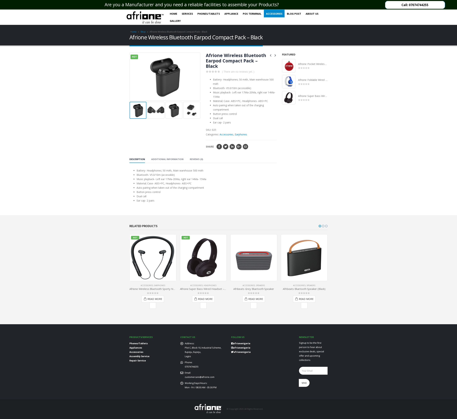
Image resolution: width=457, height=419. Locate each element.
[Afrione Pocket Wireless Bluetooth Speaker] (288, 65)
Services (187, 13)
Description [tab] (137, 159)
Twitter (225, 146)
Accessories (274, 13)
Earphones (241, 134)
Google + (239, 146)
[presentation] (130, 76)
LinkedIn (232, 146)
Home (173, 13)
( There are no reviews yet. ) (238, 71)
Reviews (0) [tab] (196, 159)
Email (245, 146)
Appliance (231, 13)
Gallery (175, 21)
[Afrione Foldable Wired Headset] (288, 81)
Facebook (219, 146)
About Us (312, 13)
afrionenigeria (241, 347)
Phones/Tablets (208, 13)
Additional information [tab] (167, 159)
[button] (320, 226)
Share (210, 146)
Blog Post (294, 13)
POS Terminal (252, 13)
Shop (143, 31)
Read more (154, 299)
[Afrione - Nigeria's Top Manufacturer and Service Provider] (145, 17)
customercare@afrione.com (199, 377)
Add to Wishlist (153, 305)
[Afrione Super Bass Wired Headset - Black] (288, 97)
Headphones (210, 285)
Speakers (260, 285)
